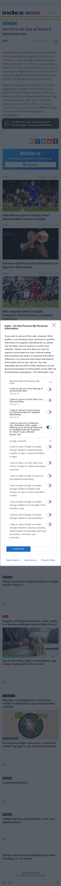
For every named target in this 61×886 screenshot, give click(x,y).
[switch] (48, 389)
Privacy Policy (48, 560)
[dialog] (30, 443)
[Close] (55, 326)
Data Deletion (13, 560)
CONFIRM (18, 549)
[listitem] (30, 382)
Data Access (30, 560)
